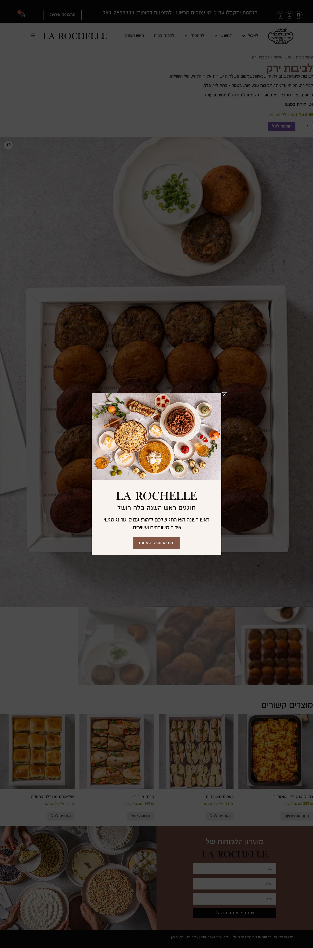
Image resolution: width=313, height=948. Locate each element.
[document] (156, 474)
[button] (224, 395)
